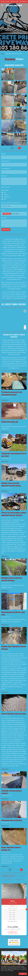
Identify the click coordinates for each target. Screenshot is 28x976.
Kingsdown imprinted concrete (14, 53)
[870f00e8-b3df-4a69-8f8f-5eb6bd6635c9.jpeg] (7, 113)
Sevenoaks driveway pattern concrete (11, 792)
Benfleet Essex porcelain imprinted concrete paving (11, 484)
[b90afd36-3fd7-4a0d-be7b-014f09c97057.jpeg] (20, 87)
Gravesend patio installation (11, 820)
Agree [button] (22, 973)
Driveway (5, 190)
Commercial (6, 197)
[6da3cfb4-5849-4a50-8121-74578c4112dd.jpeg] (7, 74)
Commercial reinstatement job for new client (13, 454)
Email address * (5, 161)
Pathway (5, 194)
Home (2, 53)
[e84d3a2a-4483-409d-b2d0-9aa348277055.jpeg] (20, 100)
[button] (8, 876)
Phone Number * (5, 168)
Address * (4, 176)
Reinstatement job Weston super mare (13, 613)
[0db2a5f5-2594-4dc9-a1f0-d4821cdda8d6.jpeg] (7, 87)
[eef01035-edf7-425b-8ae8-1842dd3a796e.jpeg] (20, 126)
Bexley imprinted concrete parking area (11, 848)
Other (5, 199)
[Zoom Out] (25, 328)
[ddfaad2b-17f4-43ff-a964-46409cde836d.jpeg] (7, 139)
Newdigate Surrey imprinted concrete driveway (11, 579)
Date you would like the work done (10, 203)
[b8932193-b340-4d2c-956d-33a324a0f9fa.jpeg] (20, 74)
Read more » (5, 400)
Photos (3, 210)
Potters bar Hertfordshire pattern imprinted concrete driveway (13, 514)
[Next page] (19, 148)
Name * (3, 154)
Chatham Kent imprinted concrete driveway (13, 647)
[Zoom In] (25, 326)
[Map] (14, 319)
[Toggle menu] (2, 5)
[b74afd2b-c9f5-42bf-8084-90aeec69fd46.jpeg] (7, 126)
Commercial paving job (9, 421)
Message (3, 218)
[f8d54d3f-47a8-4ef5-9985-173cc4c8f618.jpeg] (7, 100)
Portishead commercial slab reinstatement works (11, 393)
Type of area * (5, 187)
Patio (4, 192)
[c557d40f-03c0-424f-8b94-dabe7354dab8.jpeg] (20, 113)
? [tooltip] (14, 905)
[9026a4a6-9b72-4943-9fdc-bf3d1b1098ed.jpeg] (20, 139)
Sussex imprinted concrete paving (13, 713)
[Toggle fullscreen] (25, 311)
